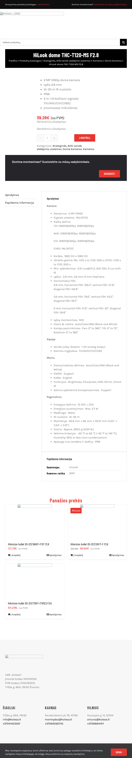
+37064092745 (54, 723)
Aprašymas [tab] (12, 195)
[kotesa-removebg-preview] (24, 656)
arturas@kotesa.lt (98, 719)
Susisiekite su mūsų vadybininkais (110, 4)
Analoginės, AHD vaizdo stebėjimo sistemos (66, 60)
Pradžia (13, 60)
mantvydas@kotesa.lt (58, 719)
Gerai (119, 752)
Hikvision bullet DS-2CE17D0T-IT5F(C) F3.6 (30, 603)
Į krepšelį (84, 137)
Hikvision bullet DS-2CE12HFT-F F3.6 (89, 544)
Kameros (98, 60)
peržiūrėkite (43, 4)
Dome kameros (113, 60)
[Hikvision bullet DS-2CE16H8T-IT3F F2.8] (34, 521)
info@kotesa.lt (12, 719)
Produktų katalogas (30, 60)
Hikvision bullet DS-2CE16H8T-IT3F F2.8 (28, 544)
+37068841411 (95, 723)
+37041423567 (11, 723)
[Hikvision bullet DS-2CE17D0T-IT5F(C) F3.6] (34, 581)
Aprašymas (55, 555)
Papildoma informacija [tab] (19, 202)
